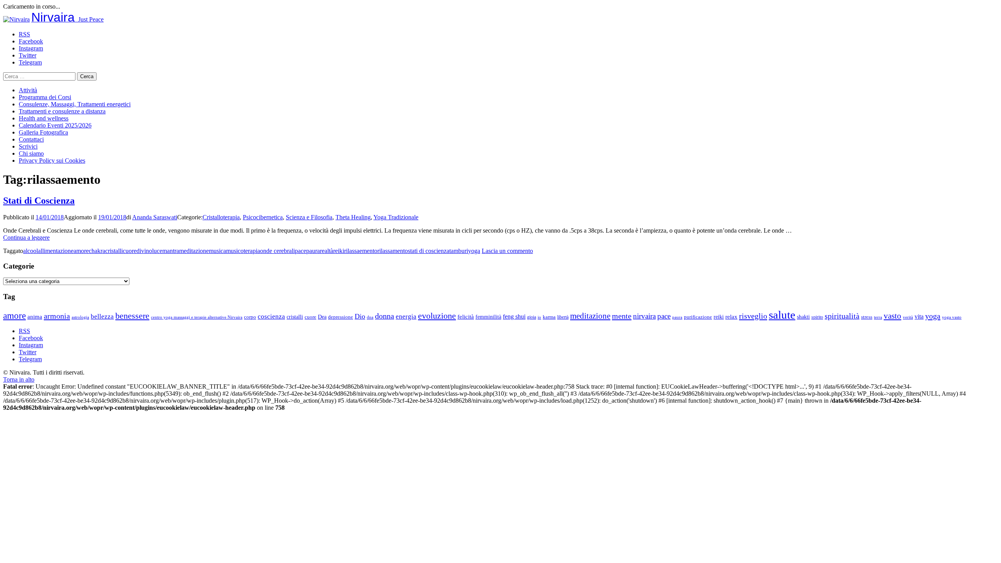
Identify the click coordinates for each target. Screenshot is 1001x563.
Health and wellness (43, 118)
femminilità (488, 317)
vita (919, 316)
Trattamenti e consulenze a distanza (62, 111)
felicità (465, 316)
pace (300, 250)
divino (144, 250)
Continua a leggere (26, 237)
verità (908, 317)
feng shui (514, 316)
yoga (474, 250)
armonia (57, 316)
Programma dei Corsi (45, 97)
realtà (326, 250)
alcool (30, 250)
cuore (129, 250)
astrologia (80, 317)
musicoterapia (243, 250)
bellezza (102, 316)
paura (313, 250)
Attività (28, 90)
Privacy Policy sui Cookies (52, 160)
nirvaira (644, 316)
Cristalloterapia (221, 217)
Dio (360, 316)
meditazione (194, 250)
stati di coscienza (428, 250)
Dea (322, 317)
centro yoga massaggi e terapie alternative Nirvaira (196, 317)
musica (217, 250)
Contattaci (31, 139)
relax (731, 316)
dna (370, 317)
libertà (563, 317)
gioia (531, 317)
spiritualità (842, 316)
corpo (250, 317)
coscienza (271, 316)
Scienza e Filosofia (309, 217)
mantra (170, 250)
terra (878, 317)
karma (549, 317)
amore (81, 250)
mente (621, 316)
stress (866, 317)
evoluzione (437, 316)
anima (34, 317)
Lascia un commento (507, 250)
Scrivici (28, 146)
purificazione (698, 317)
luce (157, 250)
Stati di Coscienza (39, 200)
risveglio (753, 316)
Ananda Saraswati (154, 217)
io (539, 317)
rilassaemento (360, 250)
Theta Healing (353, 217)
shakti (803, 317)
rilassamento (392, 250)
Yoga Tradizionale (395, 217)
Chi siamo (31, 153)
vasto (892, 316)
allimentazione (56, 250)
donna (384, 316)
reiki (338, 250)
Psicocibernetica (263, 217)
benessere (132, 316)
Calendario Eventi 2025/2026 (55, 125)
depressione (340, 317)
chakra (97, 250)
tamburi (458, 250)
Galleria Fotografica (43, 132)
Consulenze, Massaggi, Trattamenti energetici (75, 104)
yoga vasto (952, 317)
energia (406, 316)
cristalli (114, 250)
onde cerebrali (277, 250)
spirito (817, 317)
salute (782, 314)
